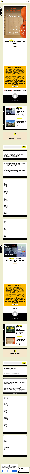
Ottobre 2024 (6, 191)
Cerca (24, 146)
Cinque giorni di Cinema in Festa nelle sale (10, 165)
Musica (15, 46)
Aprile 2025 (5, 186)
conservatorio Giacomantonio (17, 90)
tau (16, 308)
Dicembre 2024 (6, 189)
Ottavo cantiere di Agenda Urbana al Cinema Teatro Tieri (21, 123)
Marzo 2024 (5, 199)
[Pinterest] (1, 13)
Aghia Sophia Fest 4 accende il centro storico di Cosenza (12, 164)
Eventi (4, 223)
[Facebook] (1, 10)
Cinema (5, 221)
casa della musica (8, 90)
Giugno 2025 (5, 184)
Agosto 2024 (5, 193)
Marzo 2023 (5, 213)
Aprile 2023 (5, 212)
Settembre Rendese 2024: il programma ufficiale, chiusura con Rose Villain (15, 173)
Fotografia (5, 224)
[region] (9, 468)
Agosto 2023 (5, 207)
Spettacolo (5, 234)
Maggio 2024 (5, 197)
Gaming (5, 226)
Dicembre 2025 (6, 180)
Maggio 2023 (5, 211)
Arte (4, 220)
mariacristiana (18, 40)
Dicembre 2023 (6, 203)
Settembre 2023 (6, 206)
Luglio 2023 (5, 208)
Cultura (5, 222)
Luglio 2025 (5, 183)
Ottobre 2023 (6, 205)
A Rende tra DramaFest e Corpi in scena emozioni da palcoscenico (13, 154)
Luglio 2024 (5, 194)
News (4, 231)
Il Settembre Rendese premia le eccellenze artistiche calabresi (13, 174)
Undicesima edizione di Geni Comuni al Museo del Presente (12, 168)
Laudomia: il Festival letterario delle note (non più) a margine (12, 170)
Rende (14, 308)
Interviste (5, 227)
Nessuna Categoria (6, 230)
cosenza (24, 90)
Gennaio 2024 (6, 201)
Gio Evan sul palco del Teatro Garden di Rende (10, 151)
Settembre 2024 (6, 192)
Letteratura (5, 228)
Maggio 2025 (5, 185)
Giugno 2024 (5, 196)
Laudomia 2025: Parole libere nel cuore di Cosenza (11, 155)
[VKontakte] (1, 14)
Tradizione (5, 236)
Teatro (5, 235)
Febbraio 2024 (6, 200)
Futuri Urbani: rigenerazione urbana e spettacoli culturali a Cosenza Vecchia (15, 163)
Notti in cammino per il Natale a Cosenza (10, 153)
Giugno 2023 (5, 210)
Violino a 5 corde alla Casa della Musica (20, 341)
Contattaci (15, 86)
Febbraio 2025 (6, 187)
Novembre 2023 (6, 204)
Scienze (5, 233)
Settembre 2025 (6, 182)
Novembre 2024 (6, 190)
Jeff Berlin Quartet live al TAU (20, 111)
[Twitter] (1, 11)
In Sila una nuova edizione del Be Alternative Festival (11, 156)
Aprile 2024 (5, 198)
